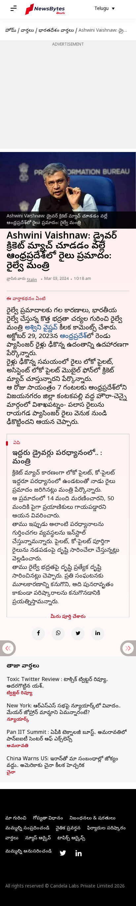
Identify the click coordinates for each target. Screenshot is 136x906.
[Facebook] (38, 633)
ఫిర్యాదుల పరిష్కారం (106, 828)
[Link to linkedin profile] (78, 853)
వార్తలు (27, 31)
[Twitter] (78, 633)
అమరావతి (17, 746)
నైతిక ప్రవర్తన (68, 828)
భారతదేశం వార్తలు (56, 31)
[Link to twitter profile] (63, 853)
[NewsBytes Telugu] (45, 9)
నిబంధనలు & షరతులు (93, 818)
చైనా (11, 773)
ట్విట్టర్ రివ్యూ (19, 694)
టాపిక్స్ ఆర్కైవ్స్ (71, 838)
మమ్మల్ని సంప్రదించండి (27, 828)
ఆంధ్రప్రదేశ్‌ (73, 336)
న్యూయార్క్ (18, 720)
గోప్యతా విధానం (48, 818)
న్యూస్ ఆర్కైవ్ (38, 838)
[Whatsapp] (58, 633)
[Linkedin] (97, 633)
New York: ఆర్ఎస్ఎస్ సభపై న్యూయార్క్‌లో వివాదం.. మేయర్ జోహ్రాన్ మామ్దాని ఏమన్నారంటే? (63, 709)
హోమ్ (10, 31)
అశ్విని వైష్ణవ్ (41, 328)
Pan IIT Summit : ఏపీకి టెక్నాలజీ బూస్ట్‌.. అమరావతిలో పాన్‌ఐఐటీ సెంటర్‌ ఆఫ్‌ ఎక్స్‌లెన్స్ (66, 736)
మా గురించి (15, 818)
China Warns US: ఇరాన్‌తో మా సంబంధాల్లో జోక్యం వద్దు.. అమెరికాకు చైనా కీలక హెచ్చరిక (62, 762)
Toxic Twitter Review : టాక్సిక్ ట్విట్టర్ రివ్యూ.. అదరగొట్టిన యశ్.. (57, 683)
